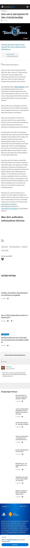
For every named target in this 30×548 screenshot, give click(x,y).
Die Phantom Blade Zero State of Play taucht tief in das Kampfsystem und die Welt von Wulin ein (15, 340)
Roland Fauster (10, 54)
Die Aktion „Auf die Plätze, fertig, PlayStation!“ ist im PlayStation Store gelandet (14, 294)
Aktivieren (15, 544)
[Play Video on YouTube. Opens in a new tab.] (26, 38)
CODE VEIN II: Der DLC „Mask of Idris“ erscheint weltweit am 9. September (22, 478)
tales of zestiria (5, 250)
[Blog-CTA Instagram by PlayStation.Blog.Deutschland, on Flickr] (15, 229)
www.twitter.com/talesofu (8, 204)
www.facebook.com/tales (8, 206)
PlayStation (9, 7)
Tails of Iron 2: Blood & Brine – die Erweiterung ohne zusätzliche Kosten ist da (22, 437)
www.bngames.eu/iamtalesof (9, 208)
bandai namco (5, 246)
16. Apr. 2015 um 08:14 (10, 368)
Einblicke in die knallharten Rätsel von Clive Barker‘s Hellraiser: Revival (21, 492)
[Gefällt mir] (8, 298)
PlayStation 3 (24, 246)
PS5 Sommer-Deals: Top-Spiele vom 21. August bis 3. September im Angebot (22, 397)
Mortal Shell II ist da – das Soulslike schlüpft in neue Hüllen (21, 465)
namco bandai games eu (14, 246)
